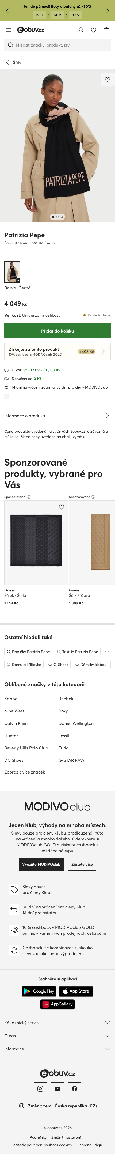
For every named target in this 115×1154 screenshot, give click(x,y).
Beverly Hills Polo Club (26, 748)
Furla (64, 748)
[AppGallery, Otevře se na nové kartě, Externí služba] (57, 1004)
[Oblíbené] (93, 30)
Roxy (63, 711)
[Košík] (106, 30)
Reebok (66, 698)
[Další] (107, 10)
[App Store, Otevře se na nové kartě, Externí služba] (76, 991)
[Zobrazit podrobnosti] (107, 415)
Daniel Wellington (76, 723)
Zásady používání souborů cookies (42, 1144)
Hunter (11, 735)
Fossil (64, 735)
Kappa (11, 698)
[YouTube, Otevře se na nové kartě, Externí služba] (57, 1088)
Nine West (14, 711)
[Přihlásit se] (80, 30)
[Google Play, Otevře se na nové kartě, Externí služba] (39, 991)
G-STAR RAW (72, 760)
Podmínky (38, 1137)
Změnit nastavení (66, 1137)
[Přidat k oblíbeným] (108, 79)
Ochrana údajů (89, 1144)
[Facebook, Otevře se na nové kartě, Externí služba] (74, 1088)
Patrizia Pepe (24, 235)
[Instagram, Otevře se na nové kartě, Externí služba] (40, 1088)
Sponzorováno (14, 497)
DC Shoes (13, 760)
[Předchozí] (7, 10)
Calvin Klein (16, 723)
